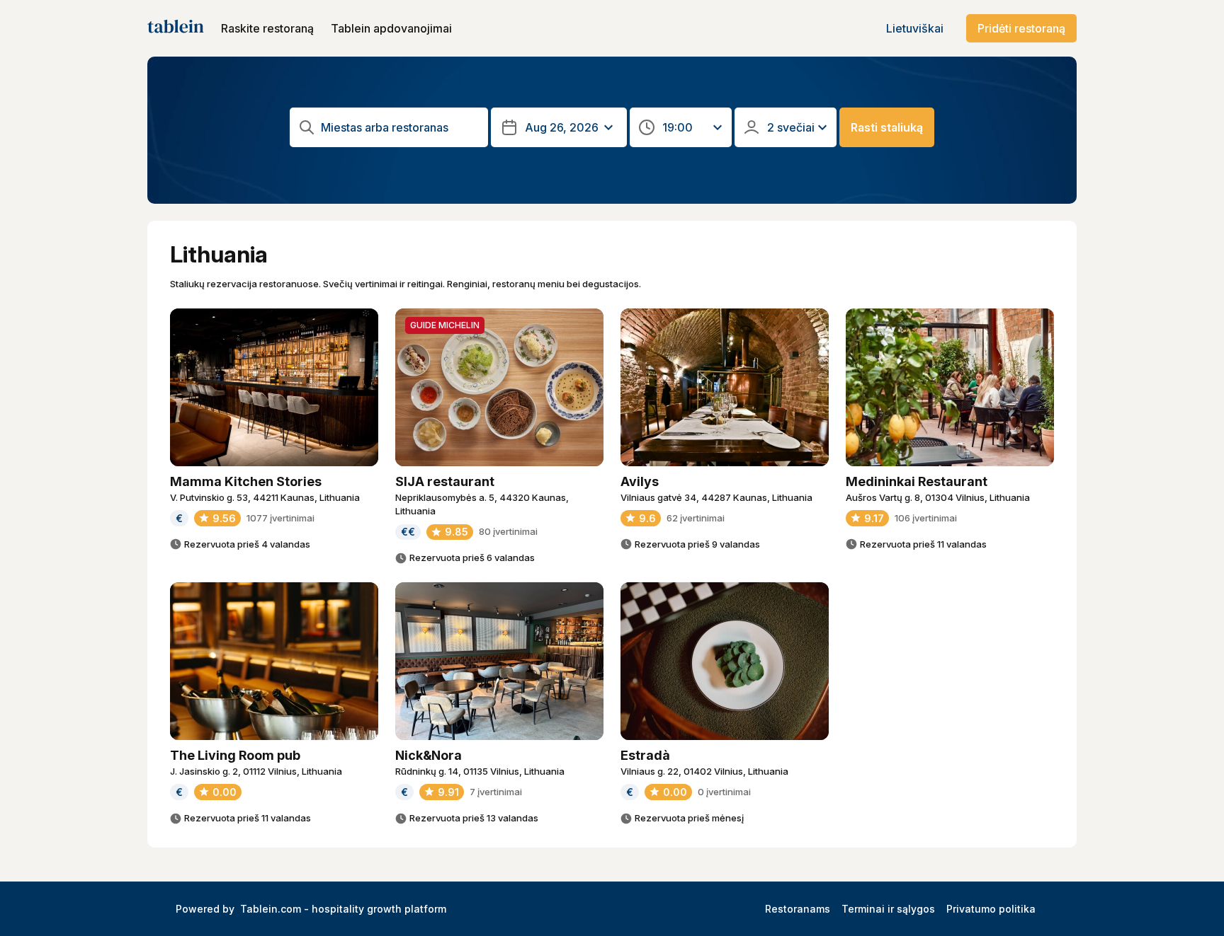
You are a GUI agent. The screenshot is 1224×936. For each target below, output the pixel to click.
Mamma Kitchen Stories (246, 481)
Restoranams (797, 909)
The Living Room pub (235, 755)
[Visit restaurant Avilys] (724, 387)
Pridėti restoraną (1021, 28)
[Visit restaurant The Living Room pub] (274, 661)
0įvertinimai (724, 791)
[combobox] (400, 128)
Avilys (639, 481)
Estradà (645, 755)
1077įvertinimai (280, 518)
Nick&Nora (428, 755)
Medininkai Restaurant (916, 481)
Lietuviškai (915, 28)
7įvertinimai (496, 791)
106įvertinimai (926, 518)
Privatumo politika (991, 909)
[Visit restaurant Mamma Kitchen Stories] (274, 387)
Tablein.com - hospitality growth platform (343, 909)
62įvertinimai (696, 518)
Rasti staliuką (887, 127)
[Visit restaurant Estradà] (724, 661)
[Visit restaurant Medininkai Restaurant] (950, 387)
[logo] (175, 28)
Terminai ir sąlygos (888, 909)
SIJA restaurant (444, 481)
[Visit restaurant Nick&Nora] (499, 661)
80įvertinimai (508, 531)
